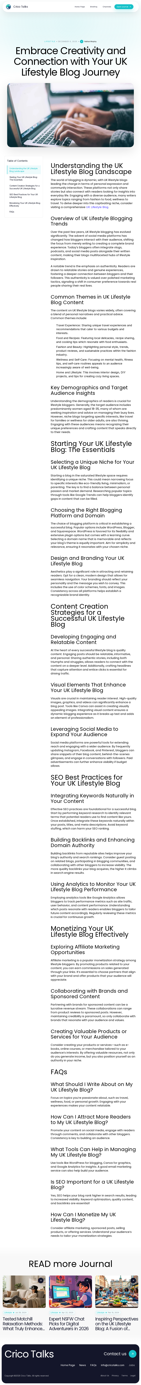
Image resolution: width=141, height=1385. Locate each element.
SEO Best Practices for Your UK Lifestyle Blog (24, 195)
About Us (105, 1375)
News (82, 1365)
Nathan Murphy (90, 41)
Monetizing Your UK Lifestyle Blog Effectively (25, 204)
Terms (124, 1375)
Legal (132, 1375)
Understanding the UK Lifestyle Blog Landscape (24, 169)
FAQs (12, 212)
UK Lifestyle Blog (97, 207)
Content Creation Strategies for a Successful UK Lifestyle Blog (25, 187)
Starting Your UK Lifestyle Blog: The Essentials (23, 178)
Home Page (68, 1365)
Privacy (115, 1375)
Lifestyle (49, 41)
